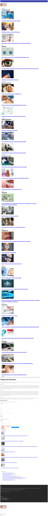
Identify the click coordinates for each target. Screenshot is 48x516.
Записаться (15, 427)
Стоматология (4, 154)
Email (1, 411)
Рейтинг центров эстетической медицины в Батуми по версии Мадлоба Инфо (17, 363)
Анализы (3, 303)
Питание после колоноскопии (6, 475)
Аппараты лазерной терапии (5, 499)
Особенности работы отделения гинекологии (8, 474)
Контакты (3, 376)
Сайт (0, 413)
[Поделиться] (1, 514)
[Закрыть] (0, 514)
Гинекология (3, 8)
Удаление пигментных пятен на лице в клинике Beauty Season (14, 374)
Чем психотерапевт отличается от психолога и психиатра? (13, 227)
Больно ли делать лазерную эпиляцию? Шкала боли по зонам (14, 105)
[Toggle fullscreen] (3, 514)
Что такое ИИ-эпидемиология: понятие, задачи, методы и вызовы (15, 289)
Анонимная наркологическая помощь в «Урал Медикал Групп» (14, 352)
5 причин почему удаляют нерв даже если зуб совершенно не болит (15, 178)
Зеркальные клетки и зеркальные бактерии (7, 479)
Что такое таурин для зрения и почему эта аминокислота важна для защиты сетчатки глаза (20, 68)
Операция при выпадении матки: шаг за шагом (11, 20)
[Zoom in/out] (4, 514)
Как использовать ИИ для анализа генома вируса (11, 277)
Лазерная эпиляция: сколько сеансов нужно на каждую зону (14, 116)
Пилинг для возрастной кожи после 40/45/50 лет (11, 93)
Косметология (3, 81)
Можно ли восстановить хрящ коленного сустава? (12, 263)
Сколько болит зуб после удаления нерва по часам (12, 189)
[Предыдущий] (0, 515)
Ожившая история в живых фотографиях (6, 1)
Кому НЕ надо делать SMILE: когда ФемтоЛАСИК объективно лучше (15, 57)
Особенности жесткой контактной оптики (10, 79)
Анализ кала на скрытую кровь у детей (9, 315)
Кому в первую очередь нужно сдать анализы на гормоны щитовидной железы (18, 338)
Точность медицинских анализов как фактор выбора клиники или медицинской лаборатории (20, 326)
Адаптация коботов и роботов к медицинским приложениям (14, 141)
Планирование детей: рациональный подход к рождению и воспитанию (16, 43)
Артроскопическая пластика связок (9, 252)
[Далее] (1, 515)
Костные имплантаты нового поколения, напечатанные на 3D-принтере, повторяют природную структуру (14, 435)
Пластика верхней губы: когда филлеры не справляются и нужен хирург (16, 241)
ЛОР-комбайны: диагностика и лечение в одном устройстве (14, 152)
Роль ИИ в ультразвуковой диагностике (10, 130)
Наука (2, 265)
